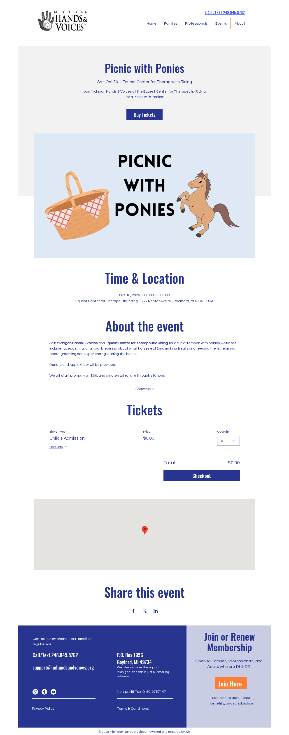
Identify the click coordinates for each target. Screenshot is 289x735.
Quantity (223, 431)
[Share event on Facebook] (133, 611)
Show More (144, 389)
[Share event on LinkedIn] (156, 611)
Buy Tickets (145, 114)
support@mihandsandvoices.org (63, 667)
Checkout (201, 475)
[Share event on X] (144, 611)
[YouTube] (53, 692)
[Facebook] (44, 692)
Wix (188, 731)
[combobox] (228, 441)
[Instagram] (35, 692)
